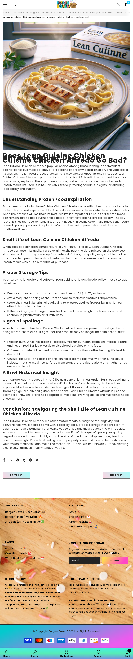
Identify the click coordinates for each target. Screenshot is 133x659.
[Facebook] (4, 459)
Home (6, 12)
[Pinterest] (17, 459)
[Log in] (118, 4)
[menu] (5, 4)
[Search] (14, 4)
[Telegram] (30, 459)
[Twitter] (10, 459)
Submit (114, 560)
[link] (35, 653)
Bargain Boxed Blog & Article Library (32, 12)
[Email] (37, 459)
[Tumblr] (23, 459)
